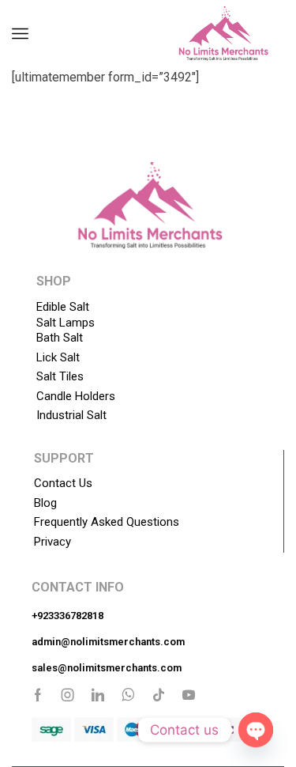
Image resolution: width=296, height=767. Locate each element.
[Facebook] (38, 695)
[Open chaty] (255, 729)
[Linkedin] (98, 695)
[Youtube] (188, 695)
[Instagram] (68, 695)
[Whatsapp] (128, 695)
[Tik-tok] (158, 695)
